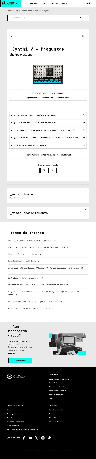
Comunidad (54, 3)
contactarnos (64, 155)
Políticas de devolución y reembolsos (22, 429)
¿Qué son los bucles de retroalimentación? (35, 123)
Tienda (43, 3)
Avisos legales (53, 451)
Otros (51, 398)
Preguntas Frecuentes (15, 422)
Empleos (52, 414)
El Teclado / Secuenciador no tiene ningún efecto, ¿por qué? (44, 130)
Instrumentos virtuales (31, 11)
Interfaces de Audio (57, 387)
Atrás (14, 36)
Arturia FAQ (13, 11)
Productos (34, 3)
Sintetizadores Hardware (59, 379)
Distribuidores (13, 425)
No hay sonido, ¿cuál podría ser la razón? (35, 115)
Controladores (54, 383)
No (52, 170)
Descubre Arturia (56, 410)
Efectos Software (56, 394)
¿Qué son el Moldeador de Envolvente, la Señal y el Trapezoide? (46, 138)
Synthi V (47, 11)
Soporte (64, 3)
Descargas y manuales (15, 414)
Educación (53, 418)
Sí (44, 170)
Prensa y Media (55, 422)
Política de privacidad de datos (67, 451)
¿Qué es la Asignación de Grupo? (30, 145)
